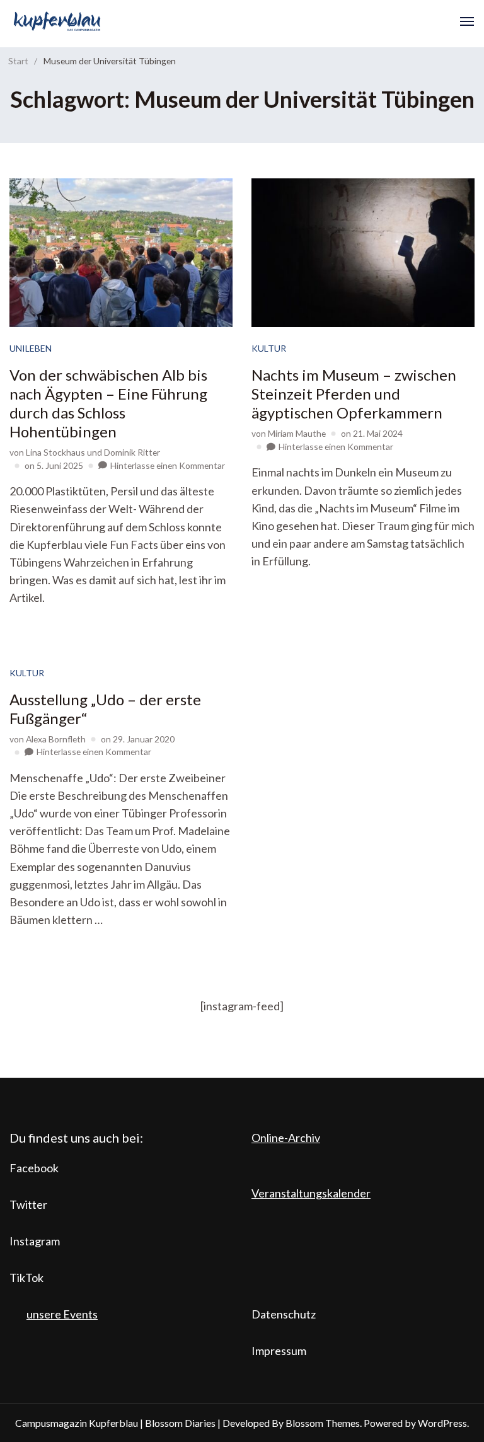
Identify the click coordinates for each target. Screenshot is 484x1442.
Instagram (34, 1241)
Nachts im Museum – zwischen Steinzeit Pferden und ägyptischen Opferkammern (353, 394)
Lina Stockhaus (55, 452)
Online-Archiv (285, 1138)
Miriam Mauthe (297, 433)
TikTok (26, 1277)
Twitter (28, 1204)
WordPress (442, 1423)
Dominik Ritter (132, 452)
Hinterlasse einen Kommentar (167, 465)
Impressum (278, 1351)
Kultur (268, 348)
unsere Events (62, 1314)
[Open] (467, 21)
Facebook (34, 1168)
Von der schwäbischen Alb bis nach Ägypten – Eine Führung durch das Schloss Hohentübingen (108, 403)
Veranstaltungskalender (311, 1193)
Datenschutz (283, 1314)
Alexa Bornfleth (56, 739)
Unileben (30, 348)
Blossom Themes (322, 1423)
